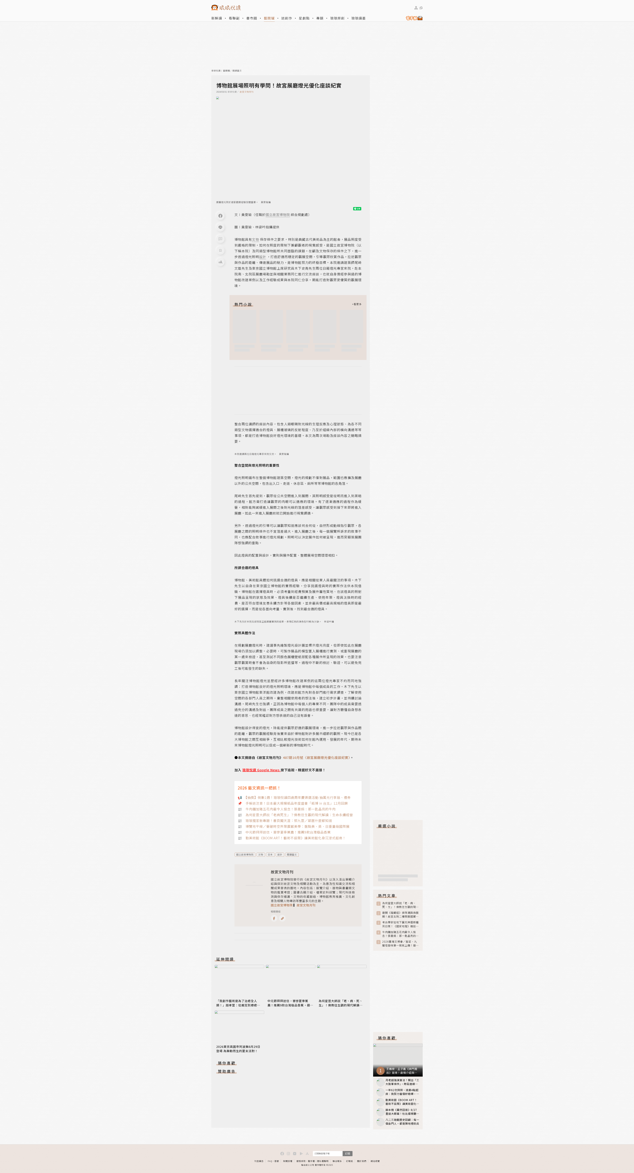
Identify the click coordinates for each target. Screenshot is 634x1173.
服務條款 (301, 1161)
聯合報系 (337, 1161)
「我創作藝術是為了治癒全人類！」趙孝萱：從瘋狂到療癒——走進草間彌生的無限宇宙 (236, 1005)
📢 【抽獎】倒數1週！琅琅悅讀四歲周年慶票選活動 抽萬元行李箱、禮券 (294, 797)
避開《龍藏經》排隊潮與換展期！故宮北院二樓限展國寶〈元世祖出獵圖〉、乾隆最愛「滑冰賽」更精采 (400, 914)
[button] (220, 239)
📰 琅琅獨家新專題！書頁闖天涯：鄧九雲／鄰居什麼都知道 (285, 820)
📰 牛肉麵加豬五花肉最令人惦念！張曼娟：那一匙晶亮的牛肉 (287, 809)
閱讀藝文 (237, 71)
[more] (356, 304)
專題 (320, 18)
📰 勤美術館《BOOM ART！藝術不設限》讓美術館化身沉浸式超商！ (292, 837)
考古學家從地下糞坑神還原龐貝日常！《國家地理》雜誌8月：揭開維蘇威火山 (400, 924)
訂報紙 (349, 1161)
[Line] (220, 227)
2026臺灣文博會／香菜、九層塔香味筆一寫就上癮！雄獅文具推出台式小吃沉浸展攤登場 (400, 943)
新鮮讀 (216, 18)
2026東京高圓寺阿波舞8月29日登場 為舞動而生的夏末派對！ (238, 1048)
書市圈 (251, 18)
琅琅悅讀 (216, 71)
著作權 (311, 1161)
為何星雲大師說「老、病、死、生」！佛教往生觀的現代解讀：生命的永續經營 (341, 1005)
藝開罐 (269, 18)
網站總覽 (375, 1161)
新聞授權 (287, 1161)
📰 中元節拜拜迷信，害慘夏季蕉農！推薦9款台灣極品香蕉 (284, 832)
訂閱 (347, 1153)
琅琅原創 (337, 18)
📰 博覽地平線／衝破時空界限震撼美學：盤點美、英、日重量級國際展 (294, 826)
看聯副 (234, 18)
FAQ (270, 1161)
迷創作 (286, 18)
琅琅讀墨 (358, 18)
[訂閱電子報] (413, 18)
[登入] (416, 7)
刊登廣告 (259, 1161)
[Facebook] (220, 216)
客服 (276, 1161)
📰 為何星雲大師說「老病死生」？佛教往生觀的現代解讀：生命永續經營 (295, 814)
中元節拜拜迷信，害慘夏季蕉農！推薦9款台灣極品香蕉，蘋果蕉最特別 (290, 1005)
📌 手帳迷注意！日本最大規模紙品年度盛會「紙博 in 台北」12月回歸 (293, 803)
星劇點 (304, 18)
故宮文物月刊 (247, 91)
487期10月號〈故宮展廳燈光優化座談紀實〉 (316, 757)
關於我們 (361, 1161)
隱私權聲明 (323, 1161)
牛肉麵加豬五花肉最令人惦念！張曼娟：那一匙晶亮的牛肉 (400, 934)
